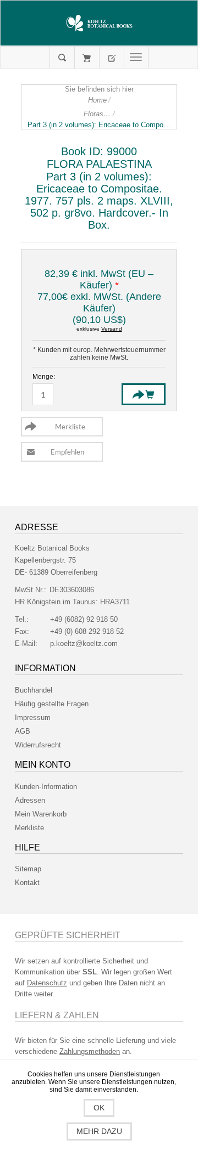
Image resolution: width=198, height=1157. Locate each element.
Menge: (43, 377)
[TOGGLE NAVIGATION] (136, 58)
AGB (22, 731)
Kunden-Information (46, 786)
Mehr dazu (99, 1131)
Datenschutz (47, 983)
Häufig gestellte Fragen (52, 704)
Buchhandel (33, 690)
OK (99, 1107)
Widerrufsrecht (38, 745)
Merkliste (29, 828)
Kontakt (27, 882)
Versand (111, 329)
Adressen (30, 800)
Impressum (33, 717)
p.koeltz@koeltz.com (84, 643)
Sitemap (28, 869)
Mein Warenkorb (86, 58)
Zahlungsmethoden (89, 1051)
